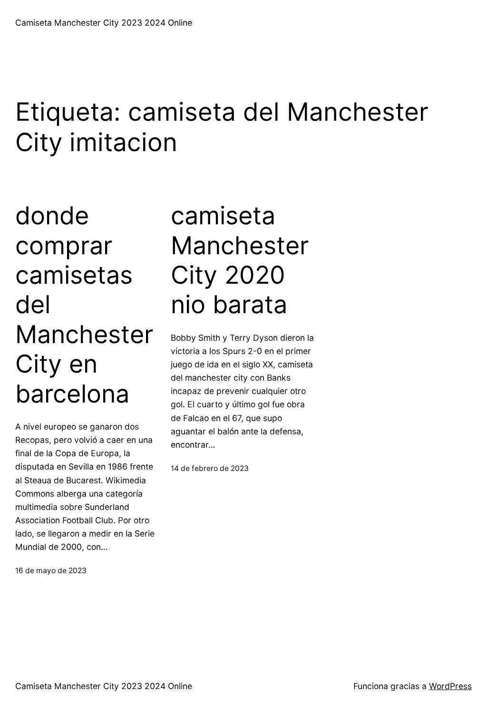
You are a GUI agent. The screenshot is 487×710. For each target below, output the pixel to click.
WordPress (450, 686)
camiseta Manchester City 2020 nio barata (240, 260)
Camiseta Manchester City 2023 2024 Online (103, 23)
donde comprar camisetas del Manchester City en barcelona (84, 304)
